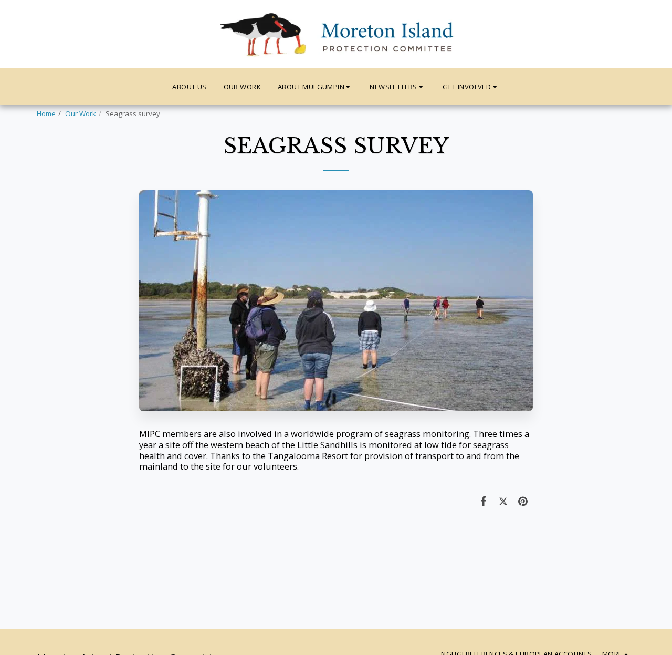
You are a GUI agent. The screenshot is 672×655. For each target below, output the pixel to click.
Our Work (80, 113)
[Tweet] (503, 501)
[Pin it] (523, 501)
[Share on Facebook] (484, 501)
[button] (315, 86)
